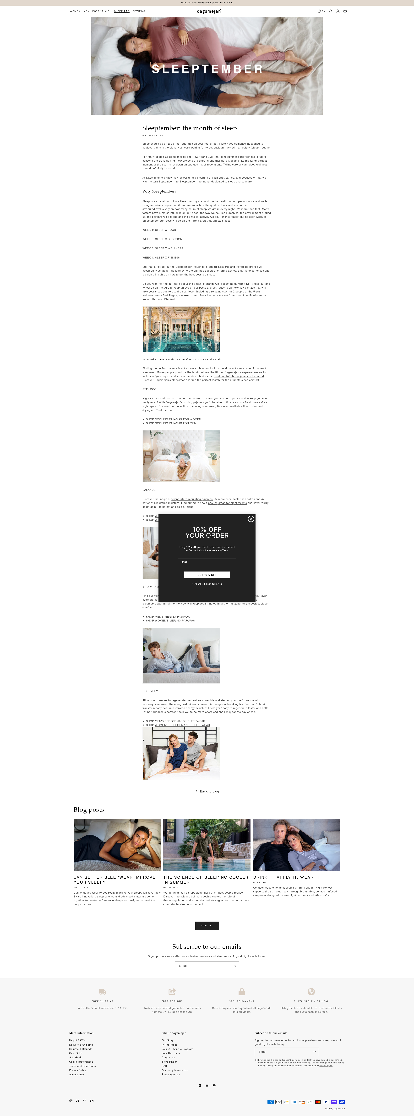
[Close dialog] (251, 519)
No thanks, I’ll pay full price (207, 584)
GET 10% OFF (207, 575)
